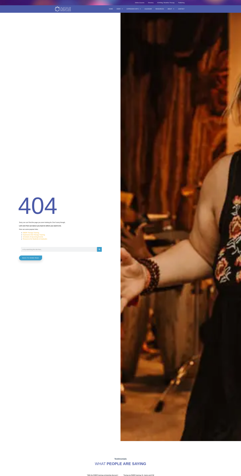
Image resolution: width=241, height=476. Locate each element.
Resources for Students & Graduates (35, 239)
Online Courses (139, 2)
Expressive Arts (133, 9)
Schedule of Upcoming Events (33, 237)
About (170, 9)
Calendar (148, 9)
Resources (160, 9)
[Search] (99, 249)
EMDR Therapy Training (31, 233)
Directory (151, 2)
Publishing (181, 2)
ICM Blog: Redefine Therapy (166, 2)
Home (111, 9)
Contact (181, 9)
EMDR (118, 9)
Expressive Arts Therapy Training (34, 235)
